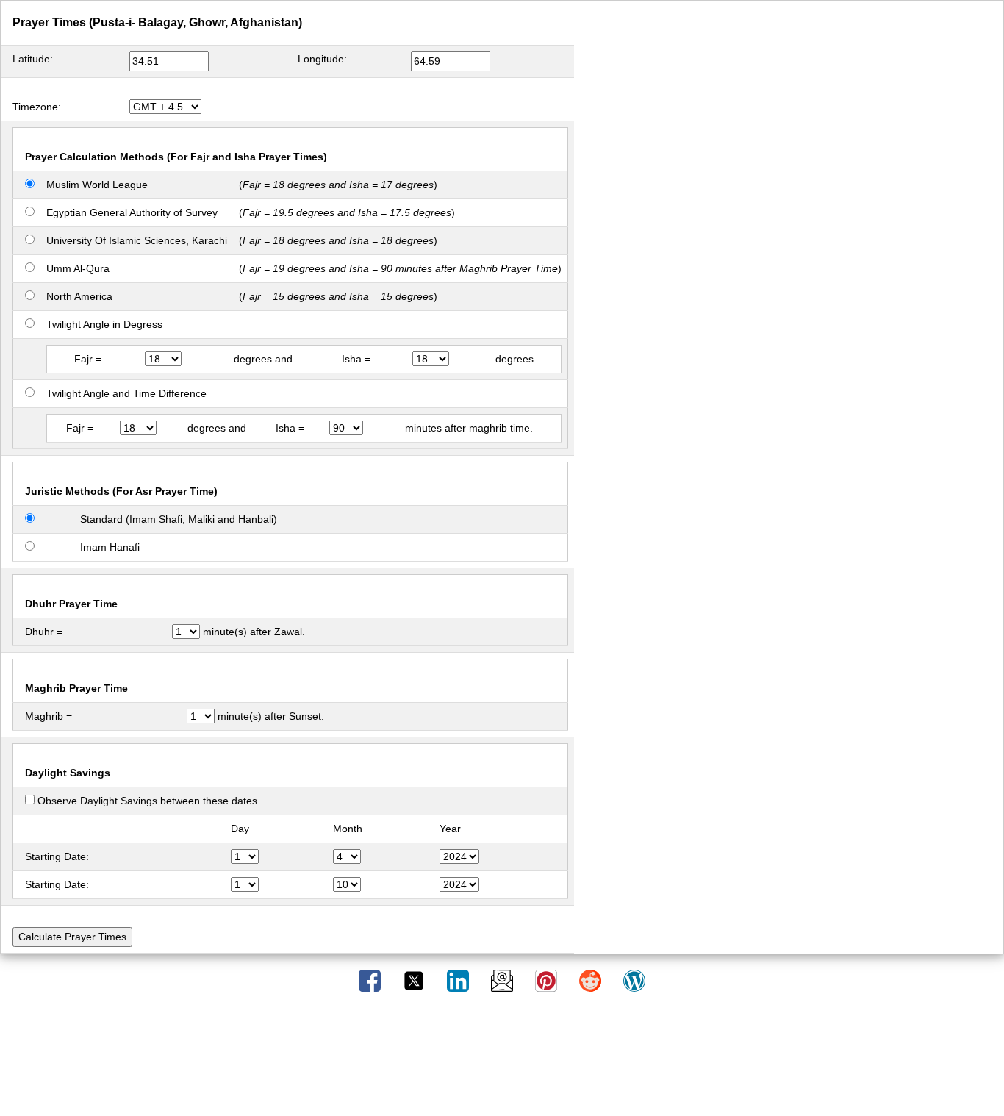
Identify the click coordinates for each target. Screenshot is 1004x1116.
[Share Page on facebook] (371, 980)
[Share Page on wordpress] (634, 980)
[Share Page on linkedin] (459, 980)
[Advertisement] (502, 1059)
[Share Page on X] (415, 980)
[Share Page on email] (503, 980)
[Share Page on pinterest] (547, 980)
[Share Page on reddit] (592, 980)
